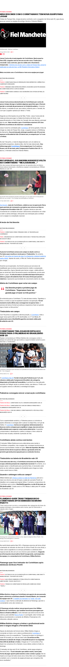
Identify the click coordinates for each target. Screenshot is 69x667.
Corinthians (24, 128)
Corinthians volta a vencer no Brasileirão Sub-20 (26, 402)
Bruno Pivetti (19, 615)
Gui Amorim (3, 205)
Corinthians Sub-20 (7, 378)
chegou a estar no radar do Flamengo (24, 478)
